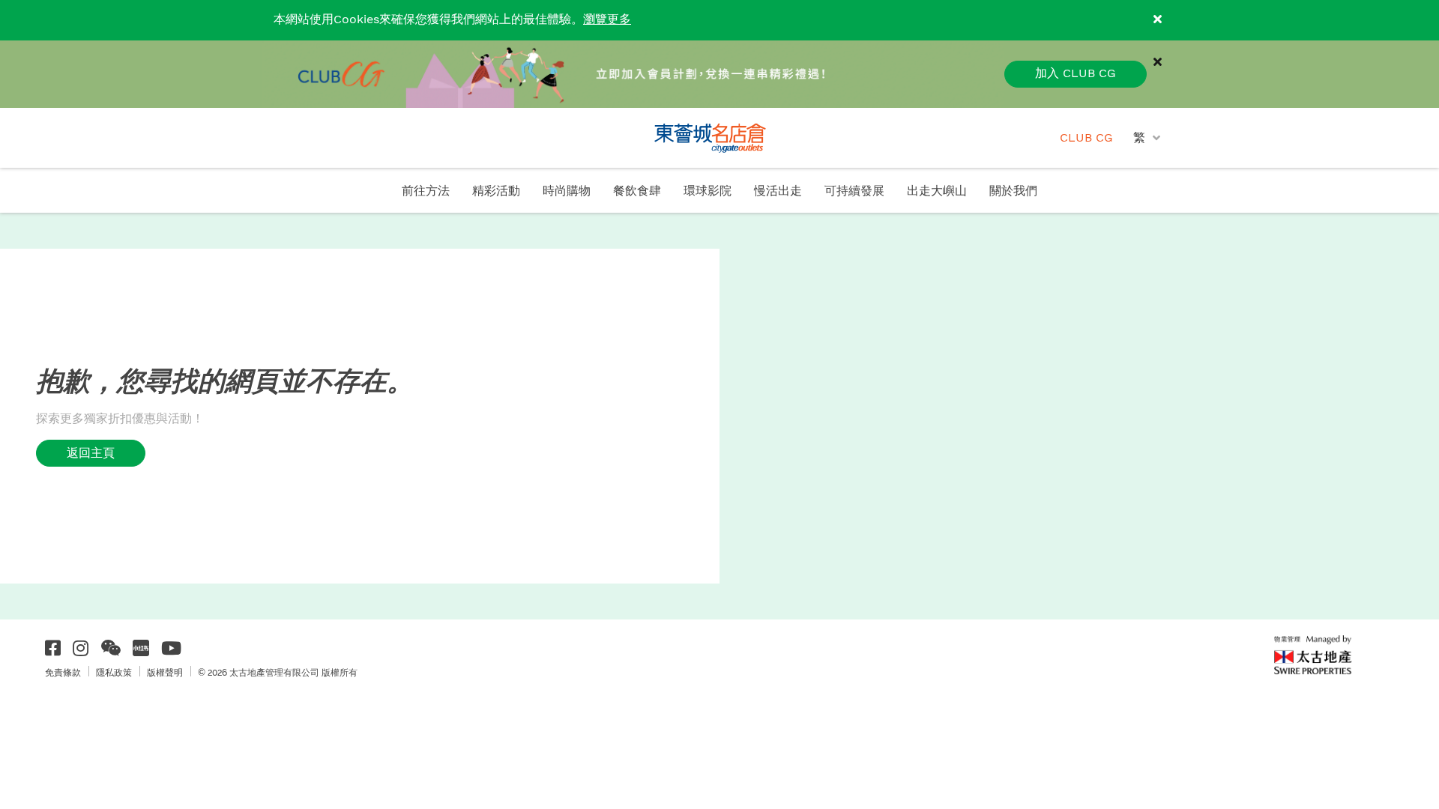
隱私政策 (114, 672)
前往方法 (426, 191)
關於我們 (1013, 191)
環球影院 (707, 191)
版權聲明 (165, 672)
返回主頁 (91, 453)
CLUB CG (1086, 138)
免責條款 (63, 672)
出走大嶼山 (937, 191)
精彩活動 (496, 191)
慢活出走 (778, 191)
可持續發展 (854, 191)
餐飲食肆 (637, 191)
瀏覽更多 (607, 20)
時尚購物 (567, 191)
